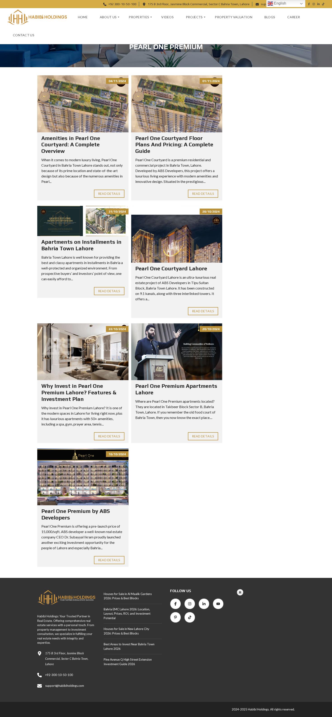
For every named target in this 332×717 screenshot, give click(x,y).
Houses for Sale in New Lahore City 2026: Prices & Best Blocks (126, 631)
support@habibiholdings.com (64, 685)
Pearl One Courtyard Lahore (171, 268)
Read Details (109, 193)
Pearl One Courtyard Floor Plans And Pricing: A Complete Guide (174, 144)
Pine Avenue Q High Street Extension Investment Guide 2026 (128, 662)
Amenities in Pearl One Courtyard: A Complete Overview (70, 144)
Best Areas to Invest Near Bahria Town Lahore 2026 (129, 646)
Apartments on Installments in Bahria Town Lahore (81, 245)
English (279, 3)
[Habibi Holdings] (37, 17)
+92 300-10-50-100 (122, 4)
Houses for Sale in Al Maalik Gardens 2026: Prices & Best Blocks (128, 596)
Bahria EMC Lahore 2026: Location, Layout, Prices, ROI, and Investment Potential (127, 613)
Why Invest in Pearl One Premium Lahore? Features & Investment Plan (78, 392)
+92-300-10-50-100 (59, 675)
